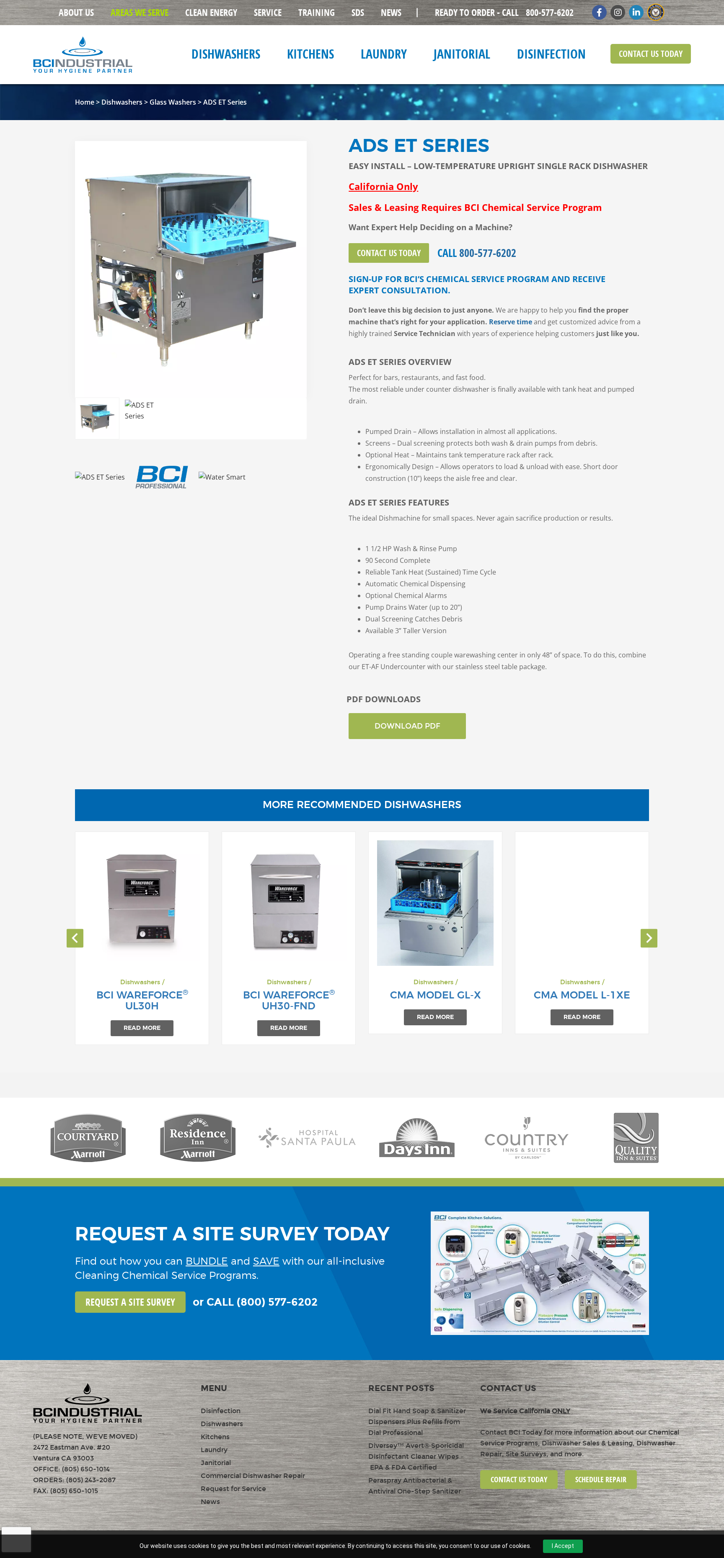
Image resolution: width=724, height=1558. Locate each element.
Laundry (384, 53)
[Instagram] (617, 12)
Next (294, 269)
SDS (358, 12)
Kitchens (310, 53)
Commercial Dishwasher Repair (253, 1476)
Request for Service (233, 1489)
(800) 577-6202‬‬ (277, 1302)
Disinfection (551, 53)
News (391, 12)
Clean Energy (211, 12)
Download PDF (407, 726)
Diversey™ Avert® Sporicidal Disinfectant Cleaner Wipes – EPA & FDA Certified (416, 1456)
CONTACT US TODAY (519, 1479)
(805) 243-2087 (91, 1480)
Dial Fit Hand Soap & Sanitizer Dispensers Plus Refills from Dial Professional (417, 1422)
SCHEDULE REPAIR (600, 1479)
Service (268, 12)
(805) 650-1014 (86, 1469)
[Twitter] (636, 12)
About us (76, 12)
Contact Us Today (651, 53)
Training (316, 12)
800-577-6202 (504, 12)
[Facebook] (599, 12)
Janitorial (462, 53)
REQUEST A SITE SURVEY (130, 1302)
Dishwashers (225, 53)
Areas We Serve (139, 12)
